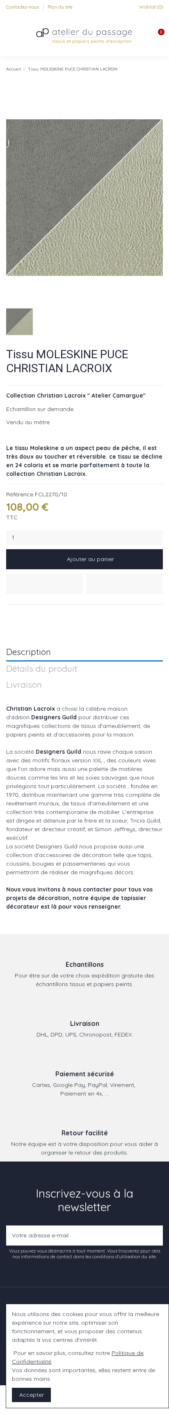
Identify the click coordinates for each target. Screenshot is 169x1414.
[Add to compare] (124, 584)
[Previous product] (151, 69)
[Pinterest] (29, 614)
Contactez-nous (23, 7)
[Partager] (10, 614)
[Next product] (159, 69)
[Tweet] (20, 614)
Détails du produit (41, 669)
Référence (19, 494)
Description (28, 652)
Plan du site (60, 7)
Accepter (31, 1394)
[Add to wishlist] (44, 584)
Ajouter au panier (90, 559)
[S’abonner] (155, 1235)
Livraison (24, 685)
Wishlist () (150, 7)
